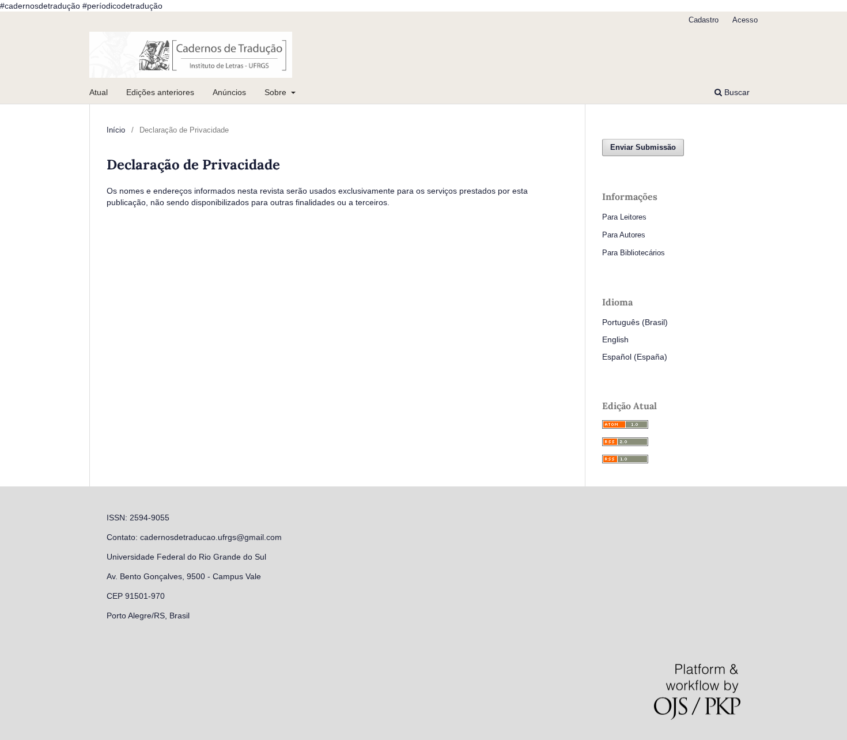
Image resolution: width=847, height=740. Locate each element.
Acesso (745, 20)
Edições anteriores (160, 92)
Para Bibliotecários (633, 252)
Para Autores (623, 235)
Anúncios (229, 92)
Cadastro (704, 20)
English (615, 339)
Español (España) (634, 356)
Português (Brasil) (635, 322)
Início (116, 130)
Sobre (276, 92)
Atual (98, 92)
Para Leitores (624, 217)
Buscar (736, 92)
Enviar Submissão (643, 147)
